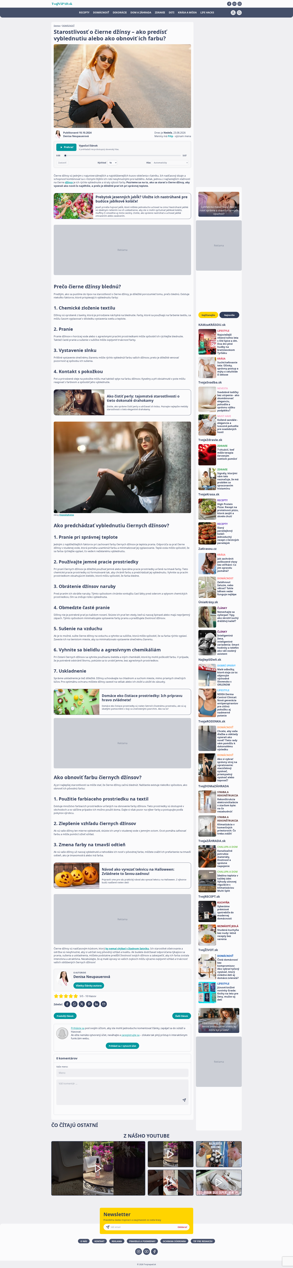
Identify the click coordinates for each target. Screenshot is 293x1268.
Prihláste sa (77, 1028)
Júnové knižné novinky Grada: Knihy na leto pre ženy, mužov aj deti (227, 993)
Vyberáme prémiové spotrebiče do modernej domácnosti (225, 912)
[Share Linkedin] (96, 1004)
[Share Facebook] (67, 1004)
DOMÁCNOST (225, 578)
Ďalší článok (181, 1016)
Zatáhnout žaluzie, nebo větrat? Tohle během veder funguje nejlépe (226, 588)
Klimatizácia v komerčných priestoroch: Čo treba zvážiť (226, 829)
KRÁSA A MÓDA (187, 12)
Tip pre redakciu (203, 1241)
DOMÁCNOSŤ (101, 12)
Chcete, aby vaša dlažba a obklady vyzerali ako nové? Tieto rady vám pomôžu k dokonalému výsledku (227, 740)
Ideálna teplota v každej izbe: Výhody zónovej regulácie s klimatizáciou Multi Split (227, 883)
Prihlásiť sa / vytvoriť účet (122, 1045)
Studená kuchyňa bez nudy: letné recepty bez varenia (228, 934)
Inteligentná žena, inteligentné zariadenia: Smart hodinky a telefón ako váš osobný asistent (228, 644)
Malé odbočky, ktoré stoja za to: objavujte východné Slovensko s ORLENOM (227, 677)
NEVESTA (222, 388)
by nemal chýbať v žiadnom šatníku (127, 948)
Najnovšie (229, 315)
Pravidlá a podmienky (142, 1241)
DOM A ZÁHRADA (140, 12)
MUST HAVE (224, 416)
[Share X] (82, 1004)
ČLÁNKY (222, 608)
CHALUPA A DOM (227, 847)
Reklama (117, 1241)
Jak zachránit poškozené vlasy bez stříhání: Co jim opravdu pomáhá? (227, 564)
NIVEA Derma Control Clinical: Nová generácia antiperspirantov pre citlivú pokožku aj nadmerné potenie (227, 705)
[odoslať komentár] (184, 1100)
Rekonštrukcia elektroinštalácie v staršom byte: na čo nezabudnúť (227, 805)
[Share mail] (104, 1004)
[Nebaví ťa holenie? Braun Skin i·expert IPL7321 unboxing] (170, 1182)
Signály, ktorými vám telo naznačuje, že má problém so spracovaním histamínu (228, 481)
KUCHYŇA (223, 902)
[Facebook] (229, 4)
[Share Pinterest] (89, 1004)
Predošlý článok (65, 1016)
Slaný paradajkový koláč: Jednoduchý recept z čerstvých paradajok (228, 535)
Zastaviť (62, 162)
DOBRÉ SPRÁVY (226, 665)
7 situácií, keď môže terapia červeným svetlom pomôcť (227, 454)
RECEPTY (84, 12)
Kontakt (99, 1241)
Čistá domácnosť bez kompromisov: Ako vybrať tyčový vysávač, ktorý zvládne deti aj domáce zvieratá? (228, 969)
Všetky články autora (89, 985)
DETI (171, 12)
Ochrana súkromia (174, 1241)
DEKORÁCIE (120, 12)
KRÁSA (221, 358)
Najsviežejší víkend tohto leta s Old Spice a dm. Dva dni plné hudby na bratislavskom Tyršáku (227, 344)
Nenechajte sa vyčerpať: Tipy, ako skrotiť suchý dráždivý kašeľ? (228, 616)
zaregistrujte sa (130, 1035)
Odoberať (182, 1227)
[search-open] (239, 12)
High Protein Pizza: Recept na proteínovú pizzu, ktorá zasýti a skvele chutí (228, 510)
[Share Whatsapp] (74, 1004)
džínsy (69, 182)
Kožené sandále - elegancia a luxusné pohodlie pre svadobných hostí (227, 426)
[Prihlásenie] (233, 12)
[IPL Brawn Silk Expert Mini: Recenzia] (218, 1182)
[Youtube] (234, 4)
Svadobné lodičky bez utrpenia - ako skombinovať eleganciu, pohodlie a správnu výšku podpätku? (228, 401)
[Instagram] (239, 4)
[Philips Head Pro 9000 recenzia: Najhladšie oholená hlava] (218, 1154)
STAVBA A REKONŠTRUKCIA (227, 793)
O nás (83, 1241)
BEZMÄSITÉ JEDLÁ (227, 926)
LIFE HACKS (207, 12)
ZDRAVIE (160, 12)
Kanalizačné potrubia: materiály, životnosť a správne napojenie (224, 858)
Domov (57, 25)
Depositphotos (66, 515)
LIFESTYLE (223, 330)
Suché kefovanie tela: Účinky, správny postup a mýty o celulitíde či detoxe (227, 368)
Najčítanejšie (208, 315)
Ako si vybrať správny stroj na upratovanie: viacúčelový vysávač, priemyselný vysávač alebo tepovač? (227, 770)
